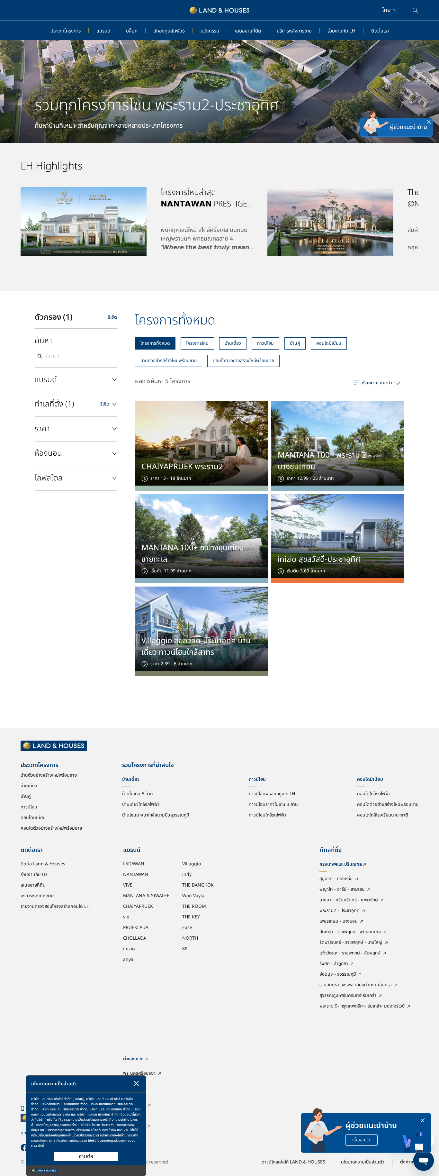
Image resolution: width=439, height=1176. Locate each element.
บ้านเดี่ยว (233, 343)
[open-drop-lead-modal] (376, 127)
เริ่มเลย (358, 1139)
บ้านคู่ (295, 343)
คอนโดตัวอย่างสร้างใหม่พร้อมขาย (243, 360)
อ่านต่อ (86, 1156)
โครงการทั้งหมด (155, 343)
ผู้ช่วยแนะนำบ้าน (408, 127)
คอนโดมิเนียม (328, 343)
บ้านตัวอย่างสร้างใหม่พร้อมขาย (168, 360)
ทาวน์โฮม (265, 343)
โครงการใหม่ (197, 343)
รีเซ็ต (112, 317)
